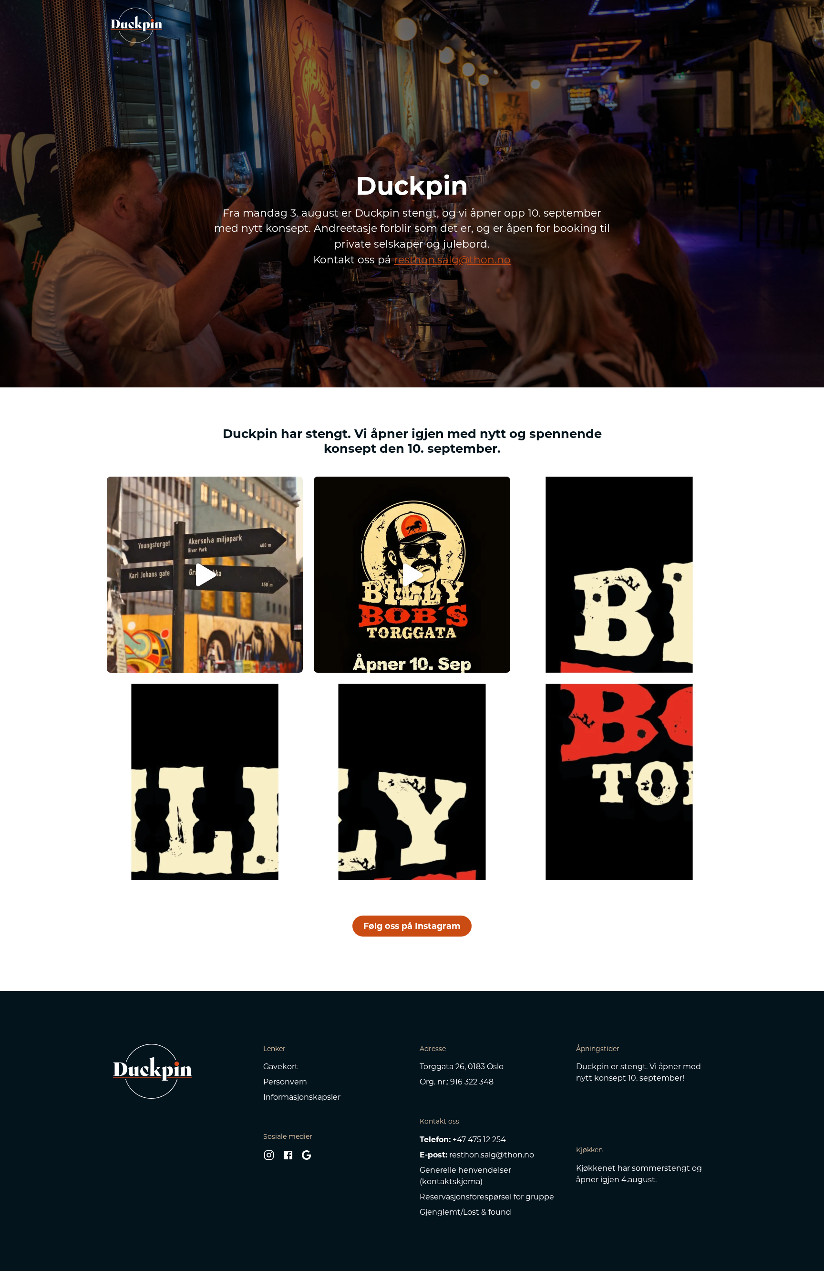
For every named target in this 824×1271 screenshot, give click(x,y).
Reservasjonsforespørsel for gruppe (487, 1196)
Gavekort (280, 1066)
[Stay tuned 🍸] (619, 575)
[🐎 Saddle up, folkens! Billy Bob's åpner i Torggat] (205, 575)
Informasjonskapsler (301, 1097)
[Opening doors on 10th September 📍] (205, 782)
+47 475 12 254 (479, 1139)
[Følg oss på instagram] (269, 1158)
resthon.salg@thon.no (452, 259)
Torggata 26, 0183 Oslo (462, 1066)
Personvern (285, 1081)
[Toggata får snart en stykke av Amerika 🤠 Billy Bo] (412, 575)
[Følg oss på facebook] (288, 1158)
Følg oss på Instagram (412, 926)
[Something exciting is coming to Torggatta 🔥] (619, 782)
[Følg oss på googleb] (306, 1158)
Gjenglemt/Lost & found (465, 1212)
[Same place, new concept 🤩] (412, 782)
